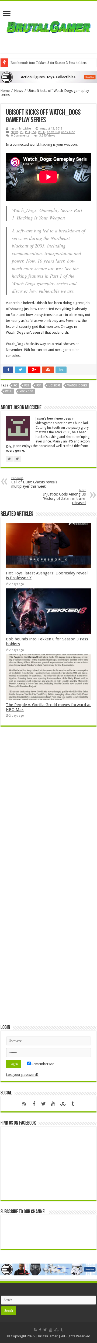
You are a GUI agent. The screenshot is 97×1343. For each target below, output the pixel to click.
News (18, 91)
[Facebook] (34, 1104)
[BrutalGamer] (48, 25)
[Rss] (24, 1104)
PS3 (27, 132)
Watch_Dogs (77, 385)
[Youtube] (53, 1104)
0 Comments (20, 135)
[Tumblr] (72, 1104)
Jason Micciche (21, 128)
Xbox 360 (53, 132)
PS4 (34, 132)
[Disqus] (48, 808)
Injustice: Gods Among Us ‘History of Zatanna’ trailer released (64, 497)
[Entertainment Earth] (48, 77)
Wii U (41, 132)
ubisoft (54, 385)
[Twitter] (43, 1104)
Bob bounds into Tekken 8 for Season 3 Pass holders (48, 63)
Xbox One (68, 132)
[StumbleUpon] (63, 1104)
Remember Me (42, 1064)
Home (5, 91)
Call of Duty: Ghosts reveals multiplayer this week (34, 482)
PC (21, 132)
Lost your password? (22, 1075)
